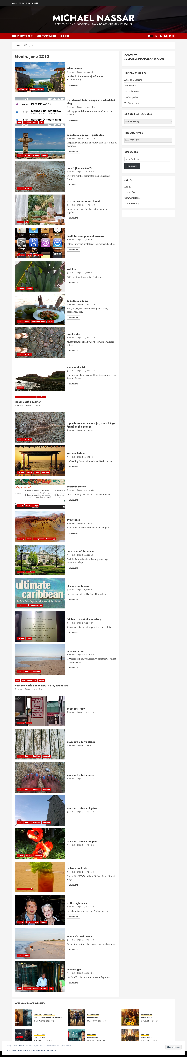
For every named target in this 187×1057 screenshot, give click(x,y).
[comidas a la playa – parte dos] (40, 143)
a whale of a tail (76, 367)
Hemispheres (130, 85)
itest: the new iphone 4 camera (85, 236)
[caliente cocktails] (40, 877)
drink (30, 889)
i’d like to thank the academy (84, 619)
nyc (41, 122)
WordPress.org (131, 203)
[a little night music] (40, 910)
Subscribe (169, 36)
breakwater (73, 334)
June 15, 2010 (84, 490)
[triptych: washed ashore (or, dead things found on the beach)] (40, 427)
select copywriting (22, 36)
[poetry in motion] (40, 493)
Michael (72, 72)
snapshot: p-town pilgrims (82, 808)
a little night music (77, 903)
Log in (127, 186)
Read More (73, 85)
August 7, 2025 (95, 1021)
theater (43, 922)
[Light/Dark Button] (150, 36)
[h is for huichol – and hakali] (40, 210)
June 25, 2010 (84, 240)
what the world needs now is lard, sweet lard (41, 685)
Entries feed (130, 192)
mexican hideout (76, 453)
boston (28, 671)
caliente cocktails (77, 868)
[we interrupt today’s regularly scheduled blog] (40, 110)
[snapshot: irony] (40, 711)
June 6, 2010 (84, 779)
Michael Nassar (93, 18)
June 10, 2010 (84, 655)
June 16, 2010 (84, 457)
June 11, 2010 (84, 623)
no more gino (74, 969)
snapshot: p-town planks (81, 742)
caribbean (22, 605)
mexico (40, 89)
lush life (71, 269)
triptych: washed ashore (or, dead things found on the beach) (91, 425)
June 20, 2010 (84, 431)
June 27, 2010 (84, 172)
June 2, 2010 (84, 940)
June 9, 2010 (32, 689)
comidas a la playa (78, 301)
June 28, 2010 (84, 139)
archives (64, 36)
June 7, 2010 (84, 746)
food (19, 122)
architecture (22, 89)
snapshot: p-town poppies (82, 841)
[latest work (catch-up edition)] (23, 1017)
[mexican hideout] (40, 460)
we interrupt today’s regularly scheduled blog (91, 101)
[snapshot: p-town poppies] (40, 843)
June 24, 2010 (84, 305)
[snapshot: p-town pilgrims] (40, 810)
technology (38, 255)
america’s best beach (79, 936)
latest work (38, 1014)
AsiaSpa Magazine (133, 79)
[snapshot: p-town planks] (40, 744)
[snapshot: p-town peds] (40, 777)
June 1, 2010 (84, 973)
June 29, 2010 (84, 107)
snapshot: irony (76, 709)
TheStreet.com (131, 103)
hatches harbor (76, 651)
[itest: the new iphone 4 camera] (40, 243)
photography (39, 539)
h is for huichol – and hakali (83, 201)
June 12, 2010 (84, 590)
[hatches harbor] (40, 659)
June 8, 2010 (84, 712)
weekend (41, 397)
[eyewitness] (40, 526)
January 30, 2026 (43, 1021)
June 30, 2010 (84, 72)
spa (27, 222)
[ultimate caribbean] (40, 593)
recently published (46, 36)
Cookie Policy (51, 1050)
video (33, 397)
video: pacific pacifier (28, 402)
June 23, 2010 (84, 338)
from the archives (35, 605)
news (35, 122)
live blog (27, 122)
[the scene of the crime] (40, 560)
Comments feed (132, 197)
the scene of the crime (80, 551)
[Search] (155, 36)
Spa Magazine (131, 97)
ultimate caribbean (78, 586)
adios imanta (74, 68)
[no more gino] (40, 976)
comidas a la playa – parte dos (85, 135)
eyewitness (73, 520)
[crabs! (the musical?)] (40, 176)
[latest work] (76, 1017)
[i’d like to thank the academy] (40, 626)
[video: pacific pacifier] (66, 397)
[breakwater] (40, 342)
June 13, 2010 (84, 555)
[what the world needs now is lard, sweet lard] (66, 681)
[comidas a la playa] (40, 309)
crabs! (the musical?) (79, 168)
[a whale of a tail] (40, 375)
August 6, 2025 (149, 1021)
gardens (21, 288)
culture (20, 505)
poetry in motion (76, 486)
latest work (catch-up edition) (48, 1017)
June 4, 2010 (84, 845)
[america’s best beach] (40, 943)
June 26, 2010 (84, 205)
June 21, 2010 (32, 406)
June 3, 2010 (84, 907)
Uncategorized (49, 1014)
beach (32, 89)
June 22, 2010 (84, 371)
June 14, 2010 (84, 524)
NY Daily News (131, 91)
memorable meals (32, 155)
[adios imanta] (40, 77)
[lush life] (40, 276)
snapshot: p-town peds (80, 775)
